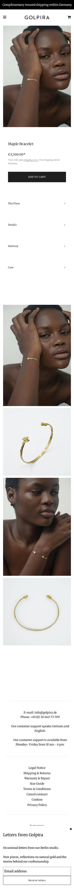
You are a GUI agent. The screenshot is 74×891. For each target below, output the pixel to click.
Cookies (37, 799)
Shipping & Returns (37, 773)
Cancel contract (37, 794)
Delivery (13, 246)
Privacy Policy (37, 805)
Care (10, 267)
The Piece (14, 203)
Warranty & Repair (37, 778)
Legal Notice (37, 768)
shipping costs (31, 160)
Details (12, 224)
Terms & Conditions (37, 789)
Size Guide (37, 783)
